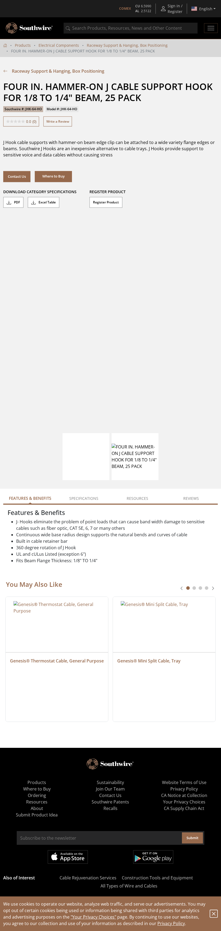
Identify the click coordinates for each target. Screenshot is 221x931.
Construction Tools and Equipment (157, 878)
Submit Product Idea (37, 815)
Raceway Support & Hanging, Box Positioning (127, 45)
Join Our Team (110, 789)
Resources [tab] (137, 498)
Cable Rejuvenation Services (88, 878)
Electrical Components (59, 45)
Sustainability (110, 782)
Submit (192, 837)
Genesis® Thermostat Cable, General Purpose (57, 661)
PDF (16, 202)
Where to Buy (37, 789)
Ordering (37, 795)
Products (23, 45)
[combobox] (131, 28)
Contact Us (17, 176)
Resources (36, 802)
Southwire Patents (110, 802)
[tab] (188, 588)
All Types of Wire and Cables (129, 886)
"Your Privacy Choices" (93, 917)
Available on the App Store (68, 857)
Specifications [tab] (83, 498)
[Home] (5, 45)
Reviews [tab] (191, 498)
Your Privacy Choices (184, 802)
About (37, 808)
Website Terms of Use (184, 782)
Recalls (110, 808)
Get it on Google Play (153, 857)
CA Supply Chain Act (184, 808)
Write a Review (57, 121)
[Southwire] (29, 28)
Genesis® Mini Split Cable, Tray (149, 661)
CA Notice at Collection (184, 795)
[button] (53, 176)
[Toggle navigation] (211, 28)
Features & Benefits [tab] (30, 498)
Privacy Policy (171, 923)
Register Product (106, 202)
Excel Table (47, 202)
